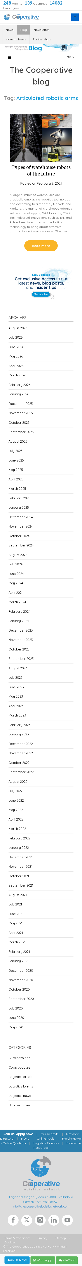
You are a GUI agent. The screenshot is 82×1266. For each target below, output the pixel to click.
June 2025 (16, 460)
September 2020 (21, 999)
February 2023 (19, 725)
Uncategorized (20, 1105)
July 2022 (16, 791)
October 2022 (19, 763)
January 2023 (19, 734)
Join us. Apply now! (18, 1134)
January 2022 (19, 848)
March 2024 (17, 602)
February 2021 (19, 952)
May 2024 (16, 583)
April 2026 (16, 366)
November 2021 (20, 866)
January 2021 (18, 961)
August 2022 (18, 781)
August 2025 (18, 441)
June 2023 (16, 687)
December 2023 (21, 630)
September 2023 (21, 659)
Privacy (42, 1238)
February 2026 (19, 385)
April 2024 (16, 593)
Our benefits (50, 1134)
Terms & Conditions (17, 1238)
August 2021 (18, 895)
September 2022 (21, 772)
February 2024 (19, 611)
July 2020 (16, 1008)
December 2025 (21, 404)
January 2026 (19, 394)
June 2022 (16, 800)
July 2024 (16, 564)
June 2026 (16, 347)
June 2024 (16, 574)
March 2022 (17, 829)
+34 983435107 (47, 1201)
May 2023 (16, 696)
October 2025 (19, 422)
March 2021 (17, 942)
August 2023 (18, 668)
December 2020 (21, 970)
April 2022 (16, 819)
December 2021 (20, 857)
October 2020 (19, 989)
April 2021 (16, 933)
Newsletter (41, 30)
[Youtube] (68, 1221)
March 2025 (17, 489)
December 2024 (21, 517)
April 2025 (16, 479)
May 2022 (16, 810)
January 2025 (19, 507)
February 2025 (19, 498)
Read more (41, 246)
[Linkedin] (55, 1221)
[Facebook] (14, 1221)
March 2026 (17, 375)
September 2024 (21, 545)
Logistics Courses (46, 1143)
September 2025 (21, 432)
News (10, 30)
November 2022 (21, 753)
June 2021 (16, 914)
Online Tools (45, 1138)
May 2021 (16, 923)
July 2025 (16, 451)
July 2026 (16, 337)
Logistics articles (21, 1077)
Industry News (16, 39)
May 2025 (16, 470)
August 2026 (18, 328)
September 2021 (21, 885)
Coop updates (19, 1067)
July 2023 (16, 677)
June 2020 (16, 1018)
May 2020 (16, 1027)
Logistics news (20, 1096)
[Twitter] (28, 1221)
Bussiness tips (19, 1058)
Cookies (10, 1242)
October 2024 (19, 536)
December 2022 (21, 744)
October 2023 (19, 649)
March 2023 (17, 715)
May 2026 (16, 356)
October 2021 (19, 876)
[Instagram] (41, 1221)
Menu (70, 56)
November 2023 (21, 640)
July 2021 (15, 904)
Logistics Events (21, 1086)
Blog (23, 30)
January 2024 (19, 621)
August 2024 (18, 555)
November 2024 (21, 526)
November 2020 (21, 980)
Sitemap (60, 1238)
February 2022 (19, 838)
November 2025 (21, 413)
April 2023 (16, 706)
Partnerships (42, 39)
